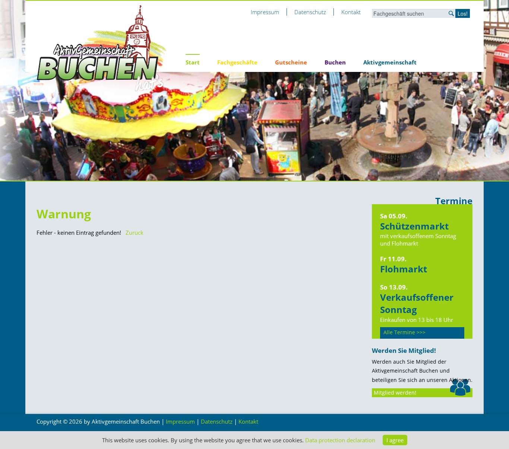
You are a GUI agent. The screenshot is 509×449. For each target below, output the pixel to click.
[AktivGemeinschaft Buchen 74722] (102, 47)
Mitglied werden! (395, 392)
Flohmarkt (403, 269)
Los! (463, 13)
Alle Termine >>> (404, 332)
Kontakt (351, 12)
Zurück (134, 232)
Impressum (265, 12)
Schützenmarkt (414, 226)
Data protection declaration (340, 440)
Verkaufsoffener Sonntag (416, 303)
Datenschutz (310, 12)
